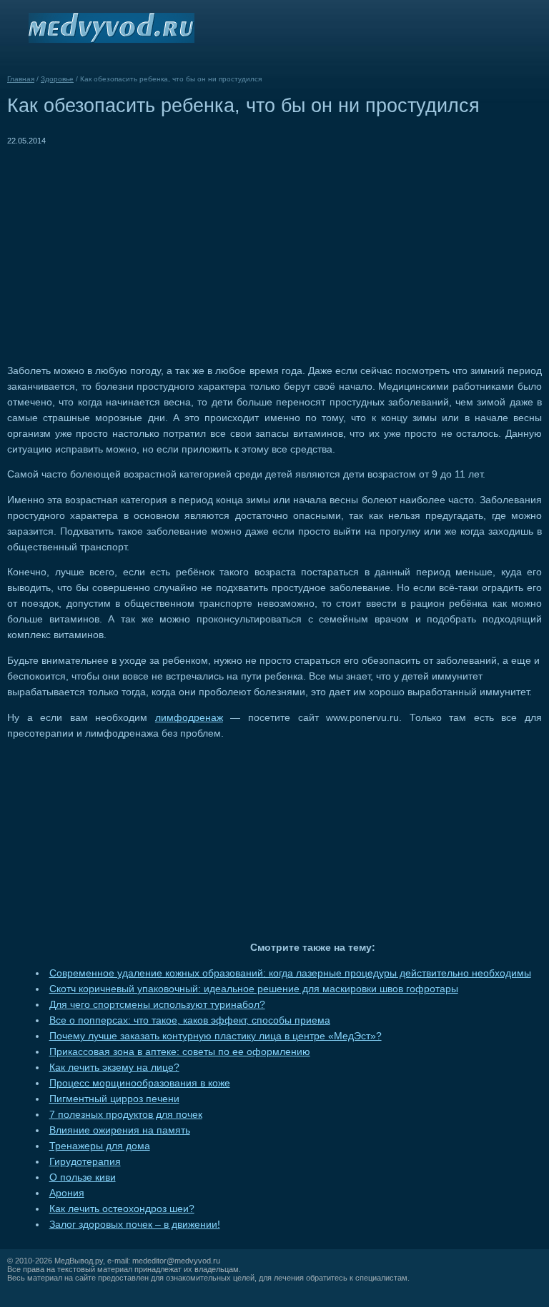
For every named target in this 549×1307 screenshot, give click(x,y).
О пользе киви (82, 1177)
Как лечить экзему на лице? (114, 1067)
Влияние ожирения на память (119, 1130)
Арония (66, 1193)
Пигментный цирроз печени (114, 1099)
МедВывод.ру (78, 1260)
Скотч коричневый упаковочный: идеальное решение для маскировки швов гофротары (253, 989)
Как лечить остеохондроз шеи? (121, 1208)
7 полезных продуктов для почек (125, 1114)
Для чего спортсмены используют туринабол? (157, 1004)
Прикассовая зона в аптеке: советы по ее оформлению (179, 1051)
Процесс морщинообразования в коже (139, 1083)
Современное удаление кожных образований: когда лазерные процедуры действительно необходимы (290, 973)
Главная (20, 79)
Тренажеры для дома (99, 1146)
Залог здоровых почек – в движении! (134, 1224)
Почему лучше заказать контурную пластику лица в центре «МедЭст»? (215, 1036)
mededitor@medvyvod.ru (176, 1260)
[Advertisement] (127, 248)
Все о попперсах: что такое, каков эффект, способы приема (189, 1020)
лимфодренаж (189, 717)
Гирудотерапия (85, 1161)
